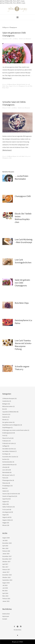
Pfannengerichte (7, 480)
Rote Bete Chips (22, 303)
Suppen (4, 501)
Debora (16, 38)
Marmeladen (6, 472)
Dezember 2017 (7, 556)
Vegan (7, 86)
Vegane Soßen (6, 520)
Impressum (5, 616)
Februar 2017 (6, 569)
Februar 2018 (6, 551)
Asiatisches (5, 401)
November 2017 (7, 559)
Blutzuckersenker (7, 406)
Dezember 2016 (7, 575)
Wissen (4, 525)
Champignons (22, 86)
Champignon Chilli (23, 196)
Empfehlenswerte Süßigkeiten (11, 425)
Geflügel (4, 446)
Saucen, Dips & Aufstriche (9, 493)
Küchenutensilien (7, 462)
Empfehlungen (6, 427)
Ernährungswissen (7, 433)
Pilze (31, 86)
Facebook (14, 627)
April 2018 (5, 546)
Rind (3, 488)
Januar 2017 (5, 572)
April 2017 (5, 564)
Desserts (5, 414)
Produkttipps (6, 486)
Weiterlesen (7, 78)
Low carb (28, 84)
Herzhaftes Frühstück (8, 451)
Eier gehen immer (7, 422)
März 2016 (5, 596)
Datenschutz (6, 614)
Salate (3, 86)
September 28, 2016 (6, 38)
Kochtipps (5, 454)
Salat (10, 158)
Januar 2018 (5, 553)
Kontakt (4, 619)
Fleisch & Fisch (6, 438)
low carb (27, 86)
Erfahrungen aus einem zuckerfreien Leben (14, 430)
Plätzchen (5, 483)
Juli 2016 (4, 585)
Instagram (20, 627)
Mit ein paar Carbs (7, 475)
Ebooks (4, 419)
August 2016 (6, 583)
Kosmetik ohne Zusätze (9, 456)
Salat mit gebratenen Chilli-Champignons (22, 283)
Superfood (5, 499)
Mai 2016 (4, 590)
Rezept (3, 87)
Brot (3, 409)
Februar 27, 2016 (6, 107)
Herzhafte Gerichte (21, 84)
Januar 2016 (5, 601)
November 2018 (7, 543)
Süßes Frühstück (7, 507)
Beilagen (4, 404)
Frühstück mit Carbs (8, 443)
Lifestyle (4, 467)
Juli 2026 (4, 540)
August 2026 (6, 538)
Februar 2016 (6, 598)
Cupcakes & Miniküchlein (9, 412)
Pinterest (17, 627)
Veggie (10, 86)
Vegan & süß (6, 517)
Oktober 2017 (6, 561)
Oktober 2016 (6, 577)
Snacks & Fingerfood (8, 496)
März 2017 (5, 567)
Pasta (4, 478)
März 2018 (5, 548)
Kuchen (4, 459)
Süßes (4, 504)
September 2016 (7, 580)
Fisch (3, 435)
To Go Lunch (5, 509)
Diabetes (5, 417)
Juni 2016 (5, 588)
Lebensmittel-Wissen (8, 464)
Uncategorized (6, 512)
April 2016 (5, 593)
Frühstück (5, 441)
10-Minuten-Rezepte (11, 84)
